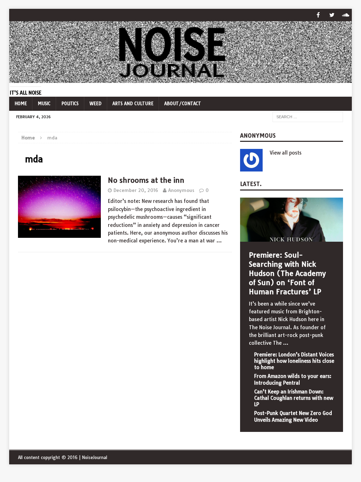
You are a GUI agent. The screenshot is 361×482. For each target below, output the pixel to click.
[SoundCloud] (345, 15)
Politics (70, 103)
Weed (96, 103)
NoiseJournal (94, 457)
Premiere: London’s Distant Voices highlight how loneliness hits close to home (294, 360)
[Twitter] (332, 15)
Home (20, 103)
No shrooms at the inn (146, 180)
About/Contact (182, 103)
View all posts (285, 153)
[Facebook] (318, 15)
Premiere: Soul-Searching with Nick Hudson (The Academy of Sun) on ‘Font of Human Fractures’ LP (287, 273)
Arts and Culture (132, 103)
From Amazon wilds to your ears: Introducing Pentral (292, 379)
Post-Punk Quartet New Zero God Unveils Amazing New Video (293, 416)
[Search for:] (308, 116)
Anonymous (181, 190)
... (285, 343)
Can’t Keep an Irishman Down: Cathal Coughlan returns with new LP (293, 398)
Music (44, 103)
